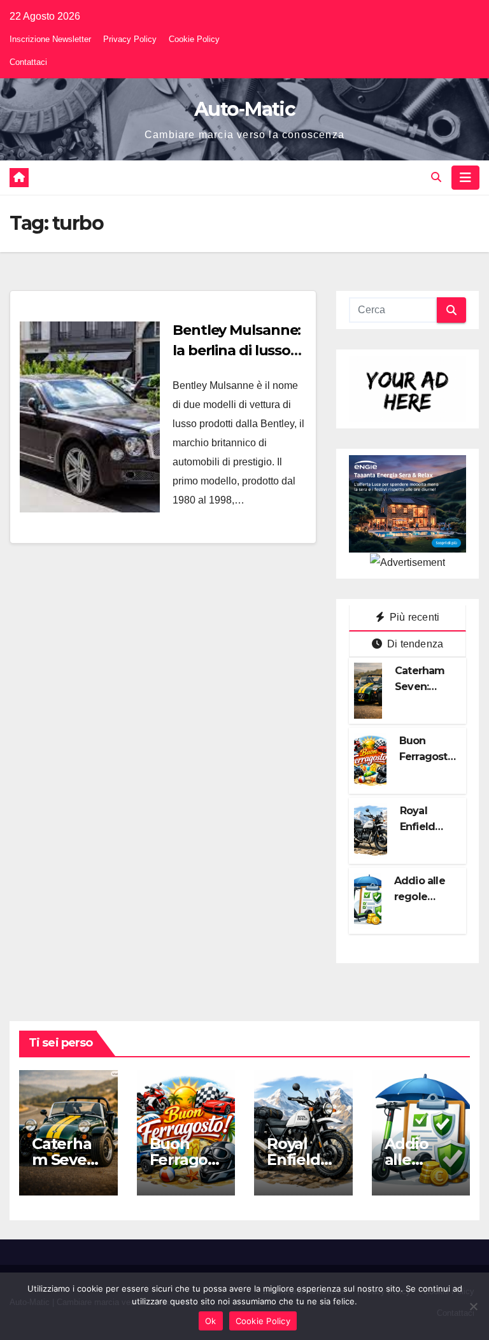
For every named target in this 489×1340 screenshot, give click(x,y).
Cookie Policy (194, 39)
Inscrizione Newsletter (50, 39)
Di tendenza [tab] (414, 643)
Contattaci (28, 62)
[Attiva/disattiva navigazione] (465, 178)
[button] (436, 177)
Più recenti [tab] (413, 617)
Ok (210, 1321)
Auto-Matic (244, 109)
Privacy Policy (130, 39)
